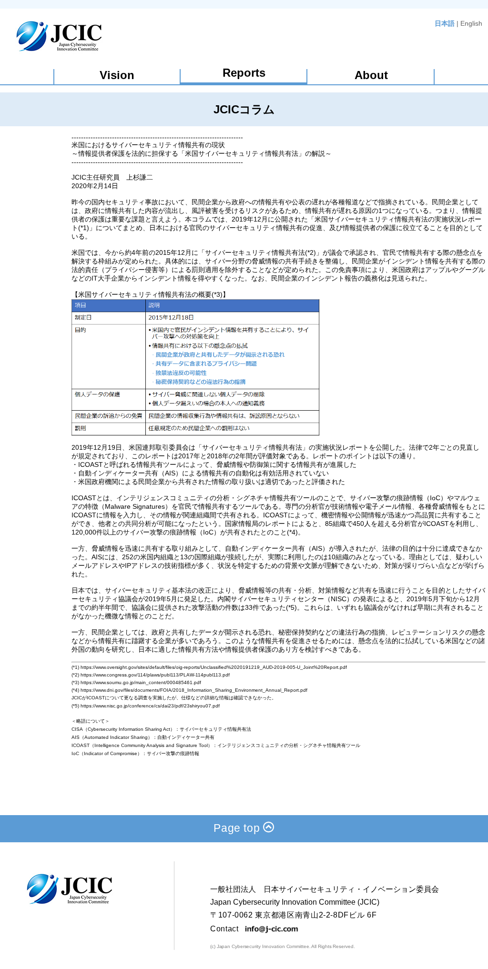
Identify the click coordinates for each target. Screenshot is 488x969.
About (371, 75)
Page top (238, 828)
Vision (117, 75)
